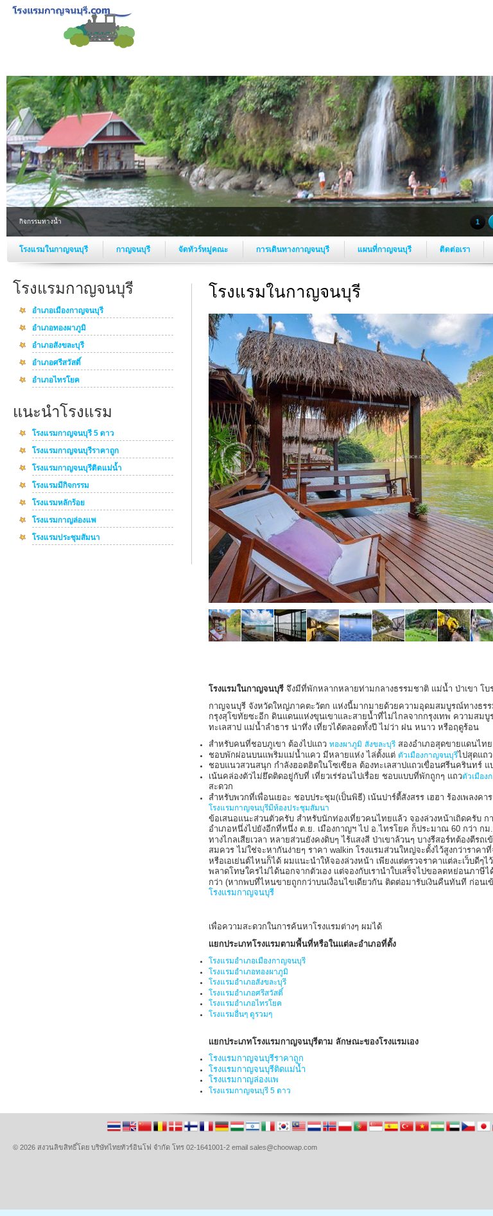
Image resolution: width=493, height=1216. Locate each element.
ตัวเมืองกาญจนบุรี (428, 755)
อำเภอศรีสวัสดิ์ (56, 363)
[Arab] (454, 1130)
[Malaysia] (299, 1130)
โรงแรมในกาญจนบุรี (54, 249)
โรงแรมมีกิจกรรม (60, 486)
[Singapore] (377, 1130)
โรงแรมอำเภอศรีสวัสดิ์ (246, 992)
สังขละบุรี (380, 744)
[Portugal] (361, 1130)
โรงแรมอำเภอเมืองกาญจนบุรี (257, 960)
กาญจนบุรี (134, 249)
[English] (130, 1130)
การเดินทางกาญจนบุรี (293, 249)
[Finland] (192, 1130)
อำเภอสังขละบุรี (58, 346)
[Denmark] (176, 1130)
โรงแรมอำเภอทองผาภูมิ (248, 971)
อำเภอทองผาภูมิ (59, 328)
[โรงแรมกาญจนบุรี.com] (74, 45)
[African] (438, 1130)
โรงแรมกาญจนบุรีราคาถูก (75, 451)
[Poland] (346, 1130)
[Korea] (284, 1130)
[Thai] (115, 1130)
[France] (207, 1130)
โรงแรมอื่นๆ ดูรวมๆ (240, 1014)
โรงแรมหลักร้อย (58, 503)
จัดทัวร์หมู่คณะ (204, 249)
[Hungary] (238, 1130)
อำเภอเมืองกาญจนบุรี (67, 311)
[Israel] (253, 1130)
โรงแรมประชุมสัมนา (66, 538)
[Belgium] (161, 1130)
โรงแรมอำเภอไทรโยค (245, 1003)
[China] (145, 1130)
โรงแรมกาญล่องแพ (64, 520)
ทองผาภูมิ (345, 744)
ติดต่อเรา (455, 249)
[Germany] (222, 1130)
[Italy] (269, 1130)
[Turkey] (407, 1130)
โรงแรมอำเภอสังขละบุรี (247, 982)
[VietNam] (423, 1130)
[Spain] (392, 1130)
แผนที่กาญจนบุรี (385, 249)
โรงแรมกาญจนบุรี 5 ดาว (73, 434)
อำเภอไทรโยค (56, 380)
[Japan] (484, 1130)
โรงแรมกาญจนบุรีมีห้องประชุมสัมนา (269, 807)
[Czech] (469, 1130)
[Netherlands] (315, 1130)
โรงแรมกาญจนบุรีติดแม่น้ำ (77, 468)
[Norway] (330, 1130)
